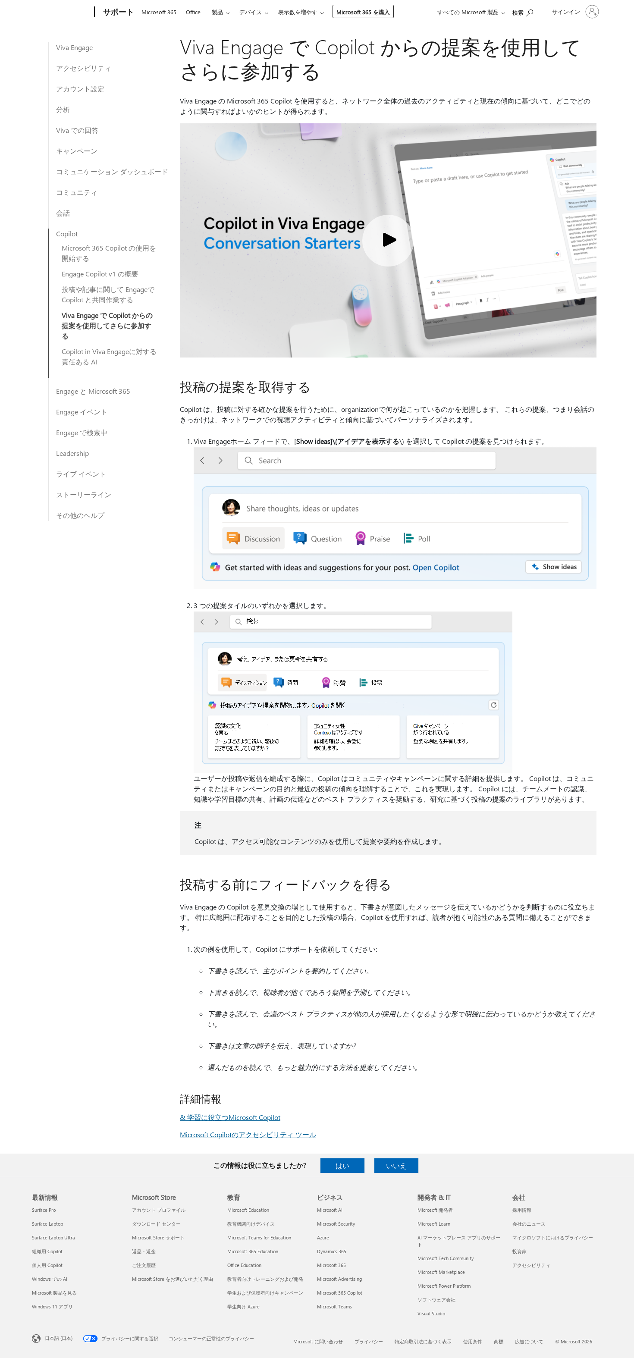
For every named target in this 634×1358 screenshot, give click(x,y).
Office (193, 12)
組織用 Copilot (47, 1251)
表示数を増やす (297, 12)
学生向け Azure (243, 1306)
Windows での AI (49, 1279)
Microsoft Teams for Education (259, 1237)
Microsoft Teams (334, 1306)
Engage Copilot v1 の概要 (100, 273)
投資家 (519, 1251)
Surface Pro (44, 1210)
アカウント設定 (80, 88)
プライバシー (369, 1341)
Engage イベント (81, 411)
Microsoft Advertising (339, 1279)
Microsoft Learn (433, 1223)
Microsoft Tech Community (445, 1258)
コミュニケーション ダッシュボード (112, 171)
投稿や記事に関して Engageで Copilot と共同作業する (108, 294)
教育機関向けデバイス (251, 1223)
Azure (323, 1237)
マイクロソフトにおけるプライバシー (552, 1237)
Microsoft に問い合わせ (318, 1341)
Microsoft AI (329, 1210)
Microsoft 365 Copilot (339, 1292)
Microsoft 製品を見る (54, 1292)
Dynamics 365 (331, 1251)
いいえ (396, 1165)
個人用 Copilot (47, 1265)
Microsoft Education (248, 1210)
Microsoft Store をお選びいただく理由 (172, 1279)
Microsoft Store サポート (158, 1237)
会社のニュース (529, 1223)
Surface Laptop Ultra (53, 1237)
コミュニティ (76, 192)
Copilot (67, 233)
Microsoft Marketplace (441, 1272)
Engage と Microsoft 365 (93, 390)
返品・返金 (144, 1251)
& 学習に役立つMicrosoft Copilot (230, 1117)
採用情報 (521, 1210)
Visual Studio (431, 1313)
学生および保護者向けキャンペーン (265, 1292)
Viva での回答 (77, 130)
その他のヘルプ (80, 515)
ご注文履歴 (144, 1265)
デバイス (250, 12)
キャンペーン (76, 150)
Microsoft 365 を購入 (363, 12)
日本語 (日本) (58, 1338)
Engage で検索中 (81, 432)
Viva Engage (74, 47)
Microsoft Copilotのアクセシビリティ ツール (248, 1134)
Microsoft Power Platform (444, 1286)
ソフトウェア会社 (436, 1299)
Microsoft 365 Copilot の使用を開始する (109, 253)
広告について (529, 1341)
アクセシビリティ (83, 67)
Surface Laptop (47, 1223)
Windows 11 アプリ (52, 1306)
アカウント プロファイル (158, 1210)
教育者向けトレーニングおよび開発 (265, 1279)
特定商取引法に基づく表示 (423, 1341)
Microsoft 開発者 (435, 1210)
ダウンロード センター (156, 1223)
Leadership (72, 453)
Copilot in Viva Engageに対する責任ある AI (109, 356)
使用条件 (472, 1341)
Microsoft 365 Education (252, 1251)
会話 (63, 212)
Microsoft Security (336, 1223)
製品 (217, 12)
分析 (63, 109)
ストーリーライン (83, 494)
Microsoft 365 (158, 12)
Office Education (244, 1265)
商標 (498, 1341)
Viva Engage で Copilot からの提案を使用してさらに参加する (107, 325)
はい (342, 1165)
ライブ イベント (81, 473)
